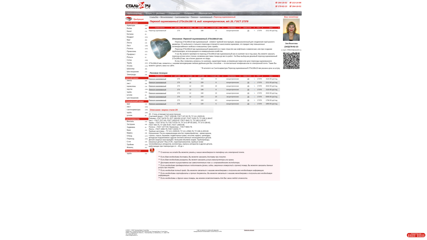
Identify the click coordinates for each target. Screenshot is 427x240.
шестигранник (132, 98)
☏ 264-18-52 (281, 3)
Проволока (131, 51)
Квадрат (130, 37)
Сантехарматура (132, 119)
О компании (189, 13)
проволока (131, 86)
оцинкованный (206, 17)
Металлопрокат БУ (133, 151)
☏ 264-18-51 (295, 6)
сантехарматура (133, 110)
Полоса (130, 48)
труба (129, 92)
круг (128, 104)
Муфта (129, 133)
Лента (129, 43)
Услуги (149, 13)
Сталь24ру (154, 17)
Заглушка (131, 124)
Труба (129, 63)
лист (129, 83)
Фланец (130, 147)
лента (129, 80)
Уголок (129, 66)
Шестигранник (133, 72)
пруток (129, 89)
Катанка (130, 34)
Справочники (174, 13)
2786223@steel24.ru (294, 50)
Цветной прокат (131, 78)
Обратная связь (205, 13)
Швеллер (130, 69)
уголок (129, 95)
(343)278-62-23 (291, 47)
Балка (129, 28)
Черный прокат (131, 23)
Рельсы (130, 57)
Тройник (130, 144)
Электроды (131, 74)
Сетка (129, 60)
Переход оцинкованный (157, 79)
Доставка (160, 13)
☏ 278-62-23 (281, 6)
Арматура (131, 25)
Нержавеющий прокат (134, 101)
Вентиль (130, 121)
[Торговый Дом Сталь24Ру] (138, 10)
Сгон (129, 142)
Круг (128, 40)
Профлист (131, 54)
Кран (129, 130)
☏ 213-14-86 (295, 3)
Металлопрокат (134, 13)
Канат (129, 31)
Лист (129, 46)
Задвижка (131, 127)
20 (248, 30)
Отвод (129, 136)
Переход (130, 139)
